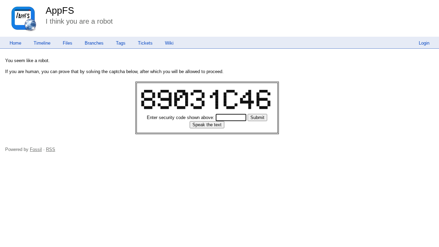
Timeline (42, 43)
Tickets (145, 43)
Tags (121, 43)
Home (15, 43)
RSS (50, 149)
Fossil (36, 149)
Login (424, 43)
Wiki (169, 43)
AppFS (60, 10)
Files (67, 43)
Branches (94, 43)
